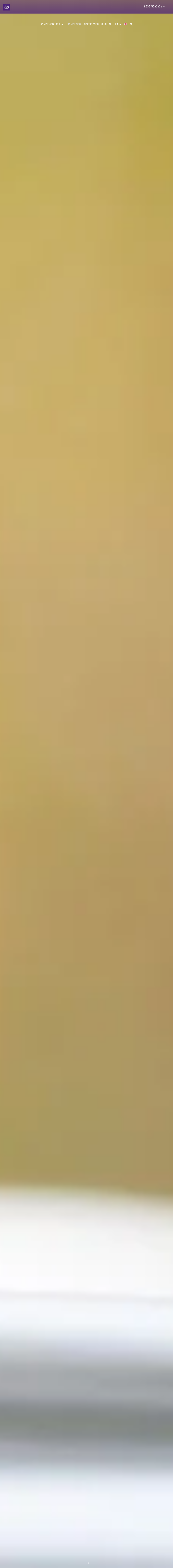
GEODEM (106, 24)
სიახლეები (73, 24)
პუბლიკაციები (50, 24)
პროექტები (91, 24)
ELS (116, 24)
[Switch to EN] (125, 22)
